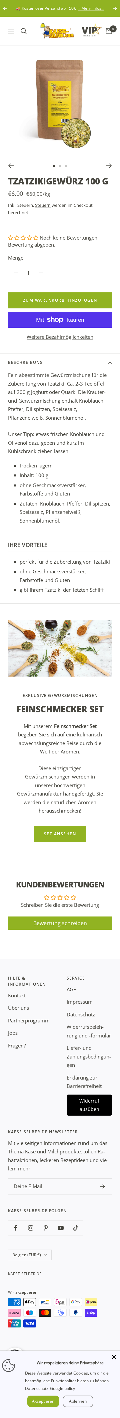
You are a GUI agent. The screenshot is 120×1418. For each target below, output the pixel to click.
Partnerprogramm (29, 1020)
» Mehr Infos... (91, 8)
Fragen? (17, 1045)
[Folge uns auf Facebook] (15, 1228)
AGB (72, 989)
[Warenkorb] (108, 31)
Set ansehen (60, 834)
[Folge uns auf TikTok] (75, 1228)
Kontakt (17, 995)
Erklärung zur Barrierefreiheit (84, 1082)
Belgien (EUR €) (26, 1255)
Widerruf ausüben (89, 1105)
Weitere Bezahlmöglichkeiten (60, 336)
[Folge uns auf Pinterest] (45, 1228)
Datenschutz (81, 1014)
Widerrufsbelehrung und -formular (89, 1031)
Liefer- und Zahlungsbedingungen (89, 1056)
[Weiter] (109, 165)
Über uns (18, 1007)
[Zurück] (11, 165)
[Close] (114, 1357)
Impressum (80, 1001)
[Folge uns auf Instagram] (30, 1228)
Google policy (62, 1388)
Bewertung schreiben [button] (60, 923)
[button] (24, 237)
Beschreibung (25, 362)
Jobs (13, 1032)
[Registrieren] (102, 1186)
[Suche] (24, 31)
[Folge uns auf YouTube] (60, 1228)
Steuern (43, 205)
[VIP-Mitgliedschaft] (85, 29)
